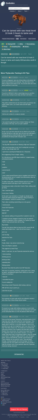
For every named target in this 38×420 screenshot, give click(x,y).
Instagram (3, 378)
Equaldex (22, 416)
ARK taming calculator (12, 414)
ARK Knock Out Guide (5, 384)
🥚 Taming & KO (14, 54)
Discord (2, 372)
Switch (9, 415)
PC (30, 414)
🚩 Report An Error (5, 400)
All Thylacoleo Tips (19, 354)
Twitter (2, 374)
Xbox (33, 414)
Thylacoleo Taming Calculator (8, 38)
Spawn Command (32, 38)
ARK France (4, 393)
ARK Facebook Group (5, 377)
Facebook (3, 375)
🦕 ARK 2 (3, 404)
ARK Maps (3, 362)
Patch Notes (5, 365)
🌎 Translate (3, 403)
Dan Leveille (14, 415)
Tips (17, 38)
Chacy (27, 416)
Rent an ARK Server (5, 390)
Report (30, 54)
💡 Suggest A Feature (5, 398)
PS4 (35, 414)
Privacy (28, 415)
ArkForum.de (5, 394)
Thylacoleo (19, 28)
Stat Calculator (23, 38)
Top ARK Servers (4, 391)
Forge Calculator (4, 363)
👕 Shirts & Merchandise (6, 401)
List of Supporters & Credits (19, 412)
